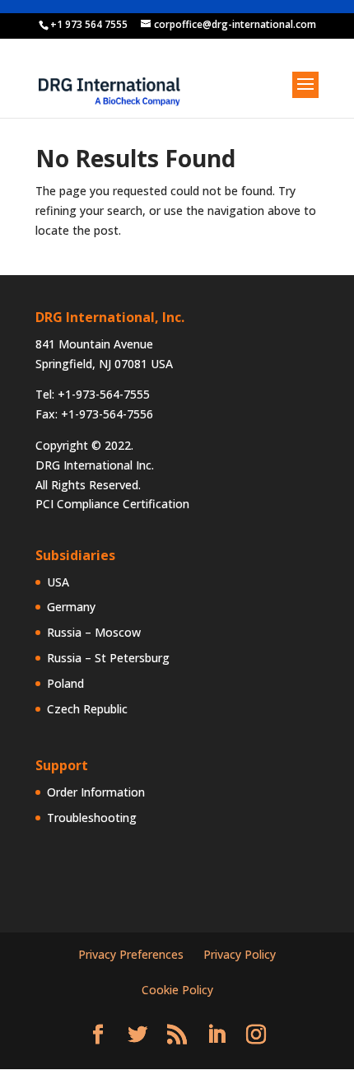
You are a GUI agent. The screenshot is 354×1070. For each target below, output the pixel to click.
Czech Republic (87, 709)
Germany (71, 606)
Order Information (96, 792)
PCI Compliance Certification (112, 504)
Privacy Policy (239, 954)
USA (58, 582)
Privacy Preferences (131, 954)
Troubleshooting (92, 817)
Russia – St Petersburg (108, 658)
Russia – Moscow (94, 632)
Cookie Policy (177, 990)
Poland (65, 683)
